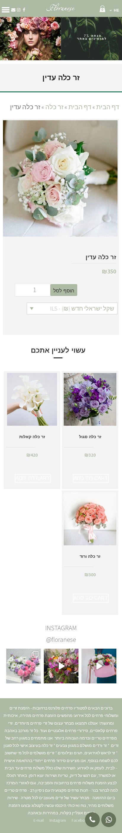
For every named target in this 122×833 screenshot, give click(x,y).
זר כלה (54, 107)
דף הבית (107, 107)
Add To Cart (90, 478)
